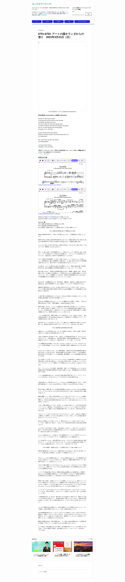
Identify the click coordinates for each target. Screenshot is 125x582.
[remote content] (62, 171)
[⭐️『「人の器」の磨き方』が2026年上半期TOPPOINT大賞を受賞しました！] (62, 546)
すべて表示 (90, 539)
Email (73, 11)
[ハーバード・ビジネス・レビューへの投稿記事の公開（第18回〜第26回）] (41, 546)
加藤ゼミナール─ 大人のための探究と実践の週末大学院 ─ (52, 13)
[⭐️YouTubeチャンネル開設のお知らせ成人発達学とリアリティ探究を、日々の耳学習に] (83, 546)
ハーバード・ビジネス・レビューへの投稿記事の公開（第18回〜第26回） (41, 555)
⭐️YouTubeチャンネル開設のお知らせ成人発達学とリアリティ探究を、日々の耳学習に (83, 555)
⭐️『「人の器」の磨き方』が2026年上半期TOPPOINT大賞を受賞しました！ (62, 555)
